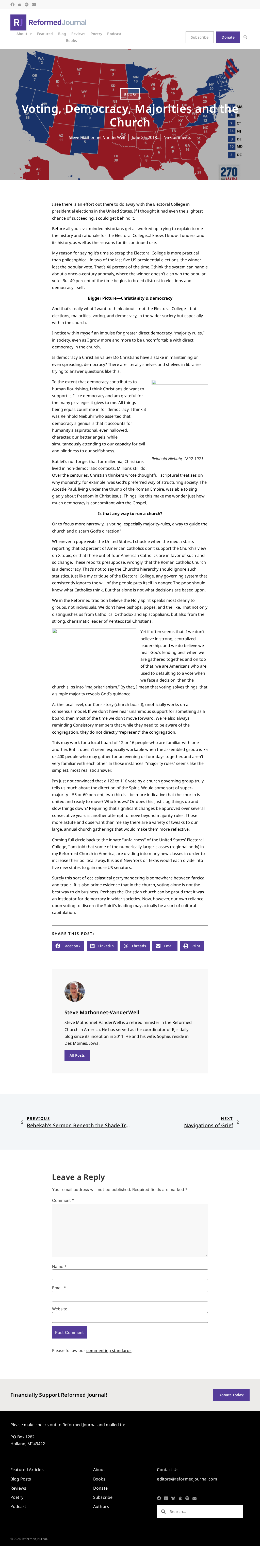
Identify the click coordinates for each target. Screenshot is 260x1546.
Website (59, 1309)
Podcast (114, 33)
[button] (245, 37)
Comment (63, 1200)
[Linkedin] (166, 1498)
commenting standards (109, 1350)
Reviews (78, 33)
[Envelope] (34, 5)
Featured (45, 33)
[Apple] (20, 5)
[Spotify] (27, 5)
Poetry (96, 33)
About (22, 33)
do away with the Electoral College (152, 204)
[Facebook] (12, 5)
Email (59, 1288)
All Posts (77, 1055)
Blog (62, 33)
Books (71, 40)
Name (59, 1266)
